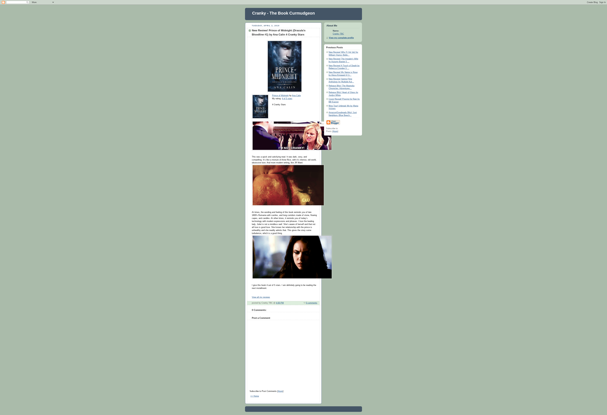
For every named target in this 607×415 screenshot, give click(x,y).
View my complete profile (341, 38)
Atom (280, 391)
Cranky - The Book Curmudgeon (283, 13)
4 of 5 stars (287, 98)
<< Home (254, 396)
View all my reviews (261, 297)
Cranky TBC (338, 34)
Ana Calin (296, 95)
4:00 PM (280, 303)
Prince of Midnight (280, 95)
